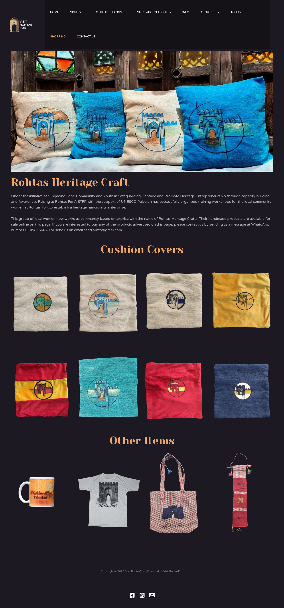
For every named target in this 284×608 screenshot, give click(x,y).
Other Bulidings (109, 12)
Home (54, 12)
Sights (75, 12)
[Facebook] (132, 595)
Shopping (58, 36)
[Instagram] (142, 595)
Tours (236, 12)
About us (207, 12)
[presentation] (83, 12)
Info (185, 12)
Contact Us (86, 36)
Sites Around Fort (152, 12)
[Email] (152, 595)
